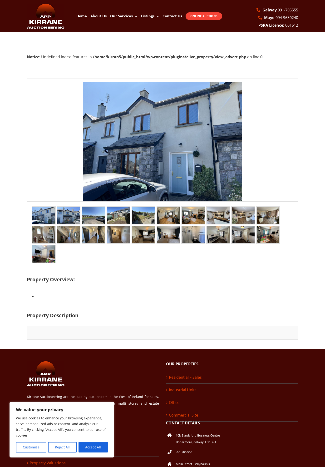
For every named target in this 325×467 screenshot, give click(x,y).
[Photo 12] (68, 230)
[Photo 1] (43, 210)
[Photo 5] (143, 210)
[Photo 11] (43, 230)
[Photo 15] (143, 230)
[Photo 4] (118, 210)
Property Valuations (48, 463)
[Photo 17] (193, 230)
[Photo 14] (118, 230)
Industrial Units (183, 389)
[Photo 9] (243, 210)
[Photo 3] (93, 210)
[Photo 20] (268, 230)
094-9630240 (281, 17)
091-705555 (280, 10)
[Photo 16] (168, 230)
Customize (31, 447)
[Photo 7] (193, 210)
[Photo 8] (218, 210)
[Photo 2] (68, 210)
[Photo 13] (93, 230)
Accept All (93, 447)
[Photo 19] (243, 230)
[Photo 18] (218, 230)
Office (174, 402)
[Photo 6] (168, 210)
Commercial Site (183, 415)
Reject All (62, 447)
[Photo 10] (268, 210)
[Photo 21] (43, 249)
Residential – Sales (185, 377)
